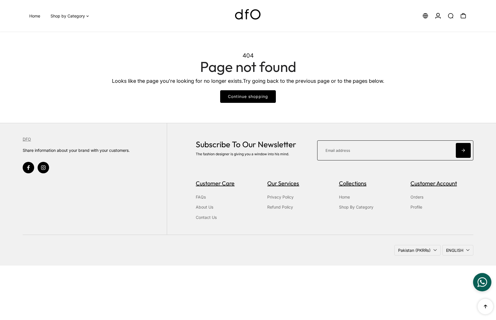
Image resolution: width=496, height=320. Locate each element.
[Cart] (463, 15)
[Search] (450, 15)
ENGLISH (454, 250)
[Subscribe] (463, 150)
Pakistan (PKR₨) (414, 250)
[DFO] (248, 16)
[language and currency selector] (425, 15)
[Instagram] (43, 167)
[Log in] (438, 15)
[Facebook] (28, 167)
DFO (27, 139)
